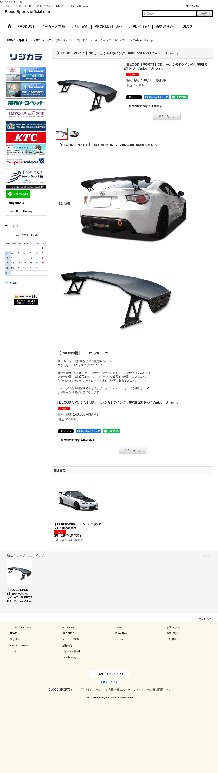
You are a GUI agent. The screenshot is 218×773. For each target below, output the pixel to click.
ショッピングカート (20, 627)
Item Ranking (69, 657)
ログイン (15, 651)
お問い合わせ (166, 116)
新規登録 (15, 639)
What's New (121, 633)
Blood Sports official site (27, 12)
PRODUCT (68, 633)
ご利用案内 (172, 639)
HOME (13, 633)
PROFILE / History (21, 211)
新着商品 (67, 645)
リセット (206, 555)
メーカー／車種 (70, 639)
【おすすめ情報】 (71, 651)
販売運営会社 (174, 633)
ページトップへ (204, 619)
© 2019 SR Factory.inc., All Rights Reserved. (109, 697)
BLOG (118, 627)
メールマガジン (123, 639)
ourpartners (16, 203)
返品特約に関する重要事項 (145, 106)
